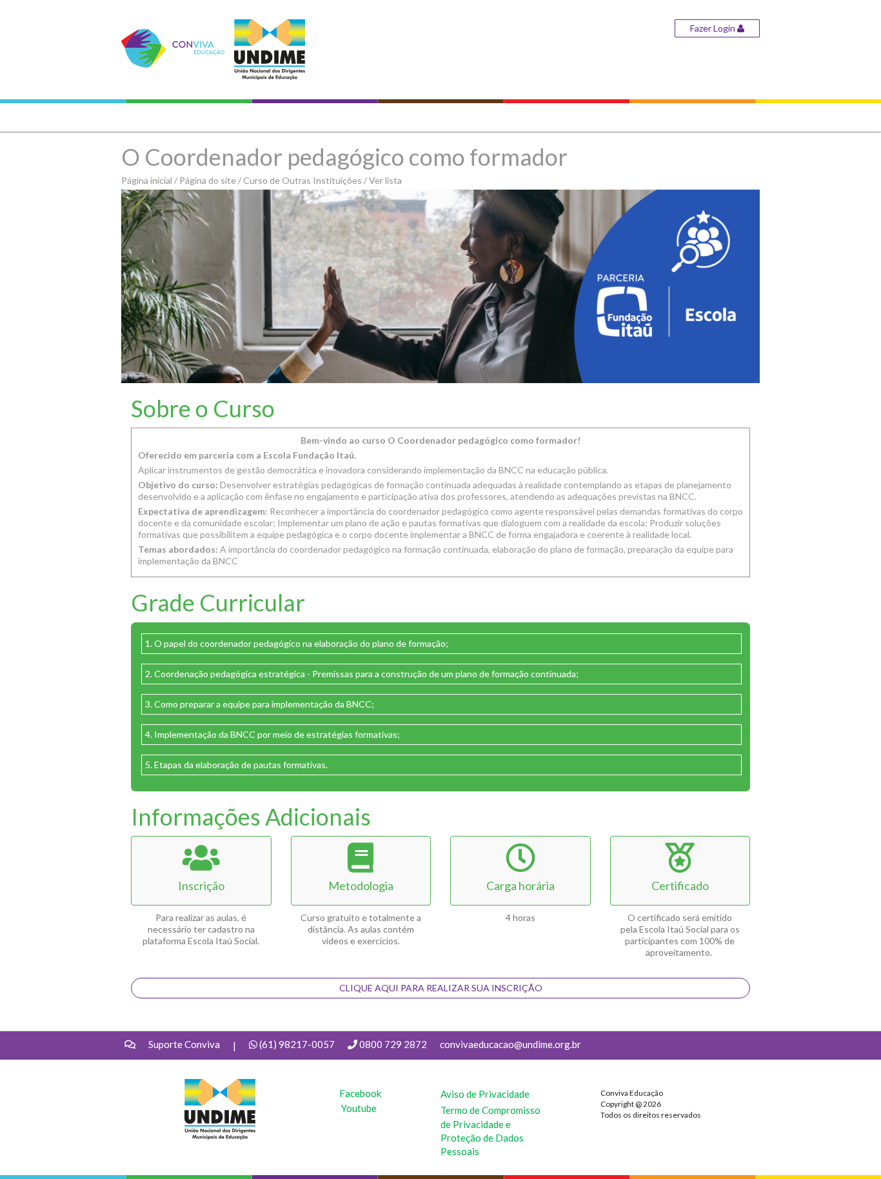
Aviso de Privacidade (485, 1094)
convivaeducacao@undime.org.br (510, 1044)
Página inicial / (150, 180)
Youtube (359, 1108)
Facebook (360, 1093)
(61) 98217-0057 (297, 1044)
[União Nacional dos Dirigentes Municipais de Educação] (269, 48)
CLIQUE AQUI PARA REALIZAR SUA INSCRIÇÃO (440, 987)
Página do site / (211, 180)
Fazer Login (713, 28)
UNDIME (204, 1085)
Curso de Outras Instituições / (306, 180)
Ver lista (385, 180)
